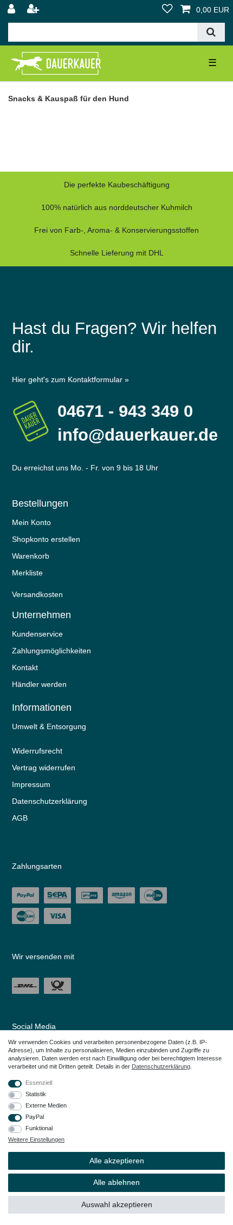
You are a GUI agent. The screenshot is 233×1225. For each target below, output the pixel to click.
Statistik (35, 1094)
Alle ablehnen (116, 1182)
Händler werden (39, 684)
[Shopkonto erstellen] (34, 9)
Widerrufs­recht (37, 750)
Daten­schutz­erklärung (49, 801)
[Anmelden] (12, 9)
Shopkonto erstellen (46, 539)
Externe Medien (46, 1105)
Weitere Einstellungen (36, 1139)
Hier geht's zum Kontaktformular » (70, 379)
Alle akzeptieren (116, 1160)
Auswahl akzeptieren (116, 1204)
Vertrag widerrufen (43, 767)
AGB (20, 818)
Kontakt (25, 667)
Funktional (39, 1128)
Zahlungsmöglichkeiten (51, 650)
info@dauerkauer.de (137, 434)
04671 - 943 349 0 (125, 411)
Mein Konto (31, 522)
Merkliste (27, 572)
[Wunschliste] (167, 9)
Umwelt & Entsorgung (49, 726)
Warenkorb (30, 556)
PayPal (34, 1116)
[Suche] (211, 32)
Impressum (31, 784)
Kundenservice (37, 634)
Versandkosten (37, 594)
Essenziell (38, 1082)
